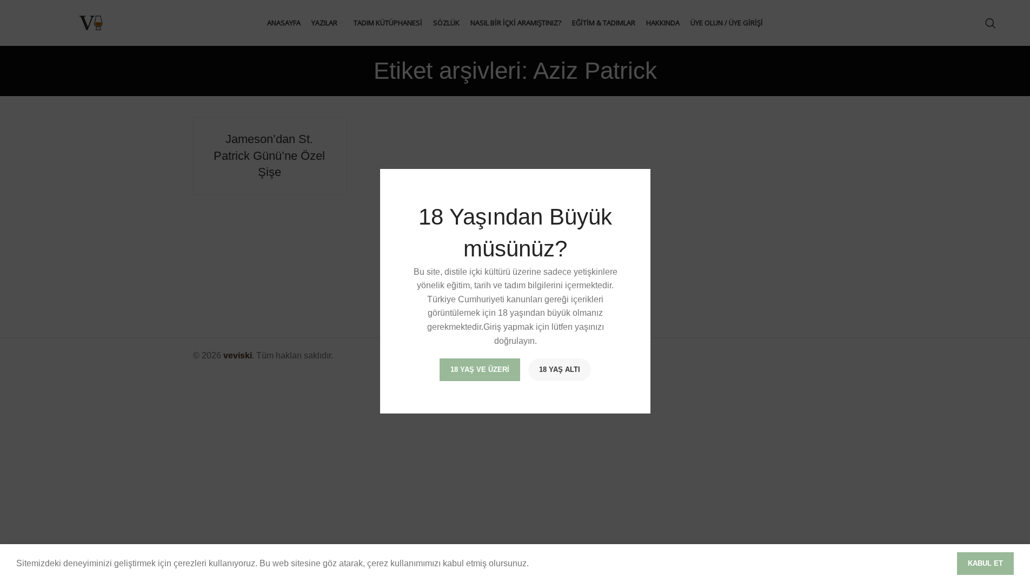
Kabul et (985, 563)
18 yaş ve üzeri (479, 370)
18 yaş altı (559, 370)
